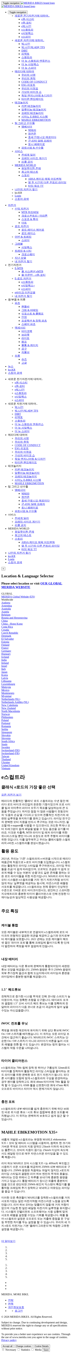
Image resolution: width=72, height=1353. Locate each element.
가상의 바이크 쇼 (31, 92)
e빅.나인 (26, 26)
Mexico (5, 690)
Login (18, 195)
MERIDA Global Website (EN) (18, 596)
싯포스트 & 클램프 (32, 313)
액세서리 (20, 327)
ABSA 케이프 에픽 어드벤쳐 (44, 178)
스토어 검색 (22, 199)
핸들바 (25, 306)
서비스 (19, 151)
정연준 (32, 133)
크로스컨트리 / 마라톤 (34, 215)
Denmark (6, 635)
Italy (3, 669)
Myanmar (6, 696)
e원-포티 (26, 22)
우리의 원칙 (28, 78)
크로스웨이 (28, 254)
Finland (5, 644)
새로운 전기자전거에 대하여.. (32, 15)
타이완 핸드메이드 (32, 99)
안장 (24, 317)
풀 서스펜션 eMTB (32, 271)
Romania (6, 726)
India (4, 660)
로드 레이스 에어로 (32, 229)
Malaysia (6, 687)
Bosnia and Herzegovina (14, 617)
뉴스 (10, 366)
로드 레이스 (28, 233)
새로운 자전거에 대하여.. (29, 40)
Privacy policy (9, 1340)
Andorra (5, 602)
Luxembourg (8, 684)
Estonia (5, 641)
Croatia (5, 629)
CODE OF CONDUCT (34, 81)
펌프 (24, 341)
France (5, 647)
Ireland (5, 663)
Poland (5, 720)
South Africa (8, 741)
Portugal (5, 723)
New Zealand (8, 708)
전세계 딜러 (28, 154)
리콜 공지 (27, 161)
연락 (10, 1300)
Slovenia (6, 738)
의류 (17, 355)
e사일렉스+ (28, 285)
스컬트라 (26, 57)
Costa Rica (7, 626)
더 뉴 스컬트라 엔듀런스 (35, 60)
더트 (24, 222)
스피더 (25, 240)
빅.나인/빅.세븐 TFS (33, 47)
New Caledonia (9, 705)
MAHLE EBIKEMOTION (36, 120)
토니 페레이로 (36, 144)
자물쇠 (25, 352)
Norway (5, 714)
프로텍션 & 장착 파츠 (34, 320)
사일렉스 (26, 247)
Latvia (4, 678)
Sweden (5, 747)
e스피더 (26, 36)
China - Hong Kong (12, 623)
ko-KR (11, 556)
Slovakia (6, 735)
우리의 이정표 (29, 88)
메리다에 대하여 (24, 71)
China (4, 620)
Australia (6, 608)
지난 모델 (20, 257)
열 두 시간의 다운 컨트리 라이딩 (47, 182)
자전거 (12, 205)
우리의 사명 (28, 74)
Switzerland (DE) (10, 750)
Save (46, 1350)
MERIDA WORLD (25, 165)
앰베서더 (26, 126)
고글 (24, 362)
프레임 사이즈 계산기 (34, 158)
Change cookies (23, 1346)
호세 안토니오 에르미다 (42, 137)
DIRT (24, 50)
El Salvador (7, 638)
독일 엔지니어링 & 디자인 (36, 95)
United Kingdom (10, 765)
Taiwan (5, 756)
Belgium (5, 614)
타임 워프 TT (36, 185)
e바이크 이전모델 (25, 292)
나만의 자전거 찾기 (26, 189)
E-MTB (19, 268)
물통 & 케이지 (29, 345)
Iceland (5, 656)
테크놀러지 (21, 102)
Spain (4, 744)
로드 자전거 (22, 226)
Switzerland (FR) (10, 753)
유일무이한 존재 (31, 168)
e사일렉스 (27, 33)
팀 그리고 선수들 (25, 123)
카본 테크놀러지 (31, 106)
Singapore (6, 732)
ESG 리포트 (28, 85)
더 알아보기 (8, 1241)
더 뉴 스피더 (28, 67)
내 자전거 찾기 (23, 261)
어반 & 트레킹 (23, 236)
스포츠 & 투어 (29, 219)
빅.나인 (25, 43)
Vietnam (5, 768)
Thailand (6, 759)
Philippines (7, 717)
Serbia (4, 729)
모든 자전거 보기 (11, 794)
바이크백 (26, 331)
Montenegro (7, 693)
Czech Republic (9, 632)
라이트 (25, 338)
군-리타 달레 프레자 (40, 140)
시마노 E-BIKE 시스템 (34, 116)
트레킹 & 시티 (23, 250)
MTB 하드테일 (30, 212)
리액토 (25, 53)
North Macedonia (10, 711)
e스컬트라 (27, 29)
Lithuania (6, 681)
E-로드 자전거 (23, 278)
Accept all (7, 1346)
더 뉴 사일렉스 (30, 64)
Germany (6, 650)
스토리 (25, 175)
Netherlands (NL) (10, 699)
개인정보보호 (16, 1307)
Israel (4, 666)
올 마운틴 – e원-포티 (33, 275)
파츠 (17, 303)
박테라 (32, 130)
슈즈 (24, 359)
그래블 (19, 243)
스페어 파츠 (28, 324)
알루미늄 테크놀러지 (33, 109)
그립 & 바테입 (29, 310)
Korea (4, 675)
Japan (4, 672)
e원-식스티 (27, 19)
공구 (24, 348)
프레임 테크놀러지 (32, 113)
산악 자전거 (22, 208)
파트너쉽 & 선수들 (32, 147)
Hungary (6, 653)
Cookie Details (42, 1346)
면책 (10, 1303)
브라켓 (25, 334)
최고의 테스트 (29, 171)
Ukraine (5, 762)
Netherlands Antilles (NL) (15, 702)
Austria (5, 611)
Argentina (6, 605)
